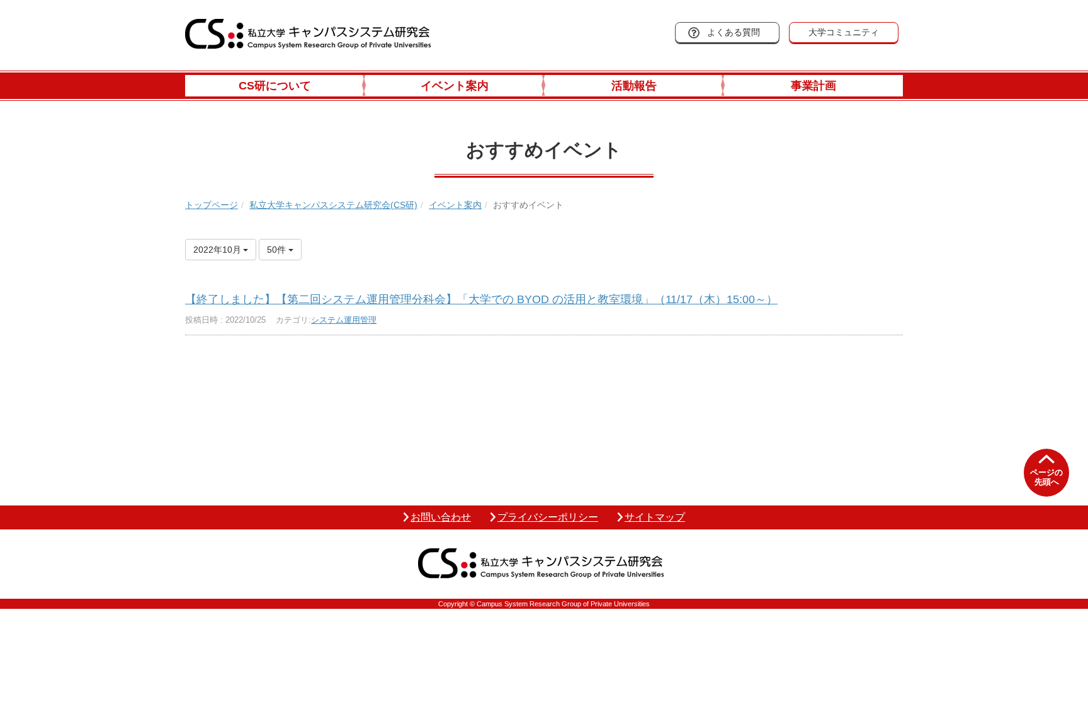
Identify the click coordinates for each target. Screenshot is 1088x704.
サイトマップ (655, 517)
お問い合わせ (441, 517)
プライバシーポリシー (547, 517)
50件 (277, 250)
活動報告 (634, 85)
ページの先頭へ (1046, 477)
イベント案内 (455, 85)
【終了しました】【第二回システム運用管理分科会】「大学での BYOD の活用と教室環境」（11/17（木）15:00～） (481, 299)
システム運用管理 (344, 320)
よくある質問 (733, 32)
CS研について (275, 85)
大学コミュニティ (843, 32)
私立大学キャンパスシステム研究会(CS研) (333, 205)
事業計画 (813, 85)
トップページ (211, 205)
